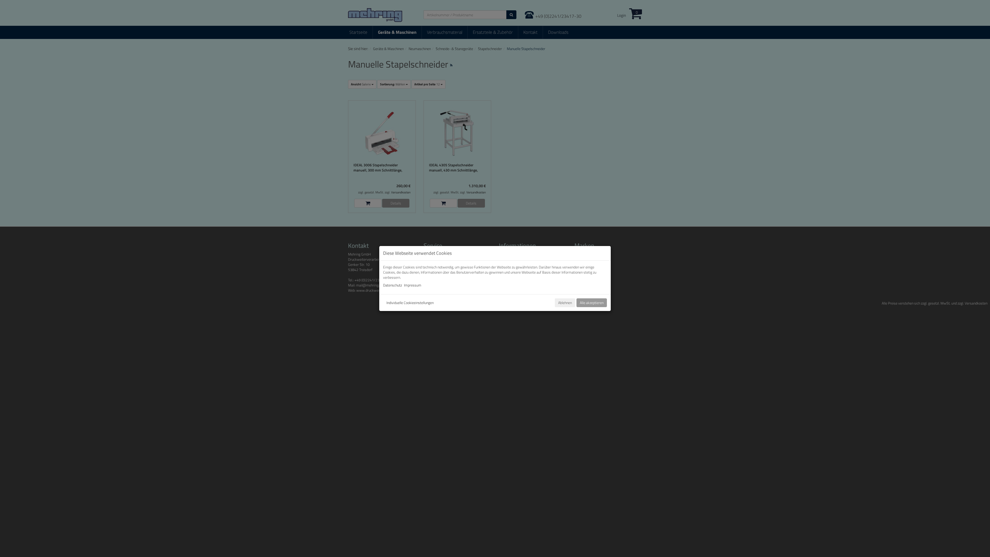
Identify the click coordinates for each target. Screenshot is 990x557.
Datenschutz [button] (392, 285)
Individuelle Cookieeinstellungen (410, 302)
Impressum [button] (412, 285)
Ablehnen (565, 302)
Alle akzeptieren (592, 302)
